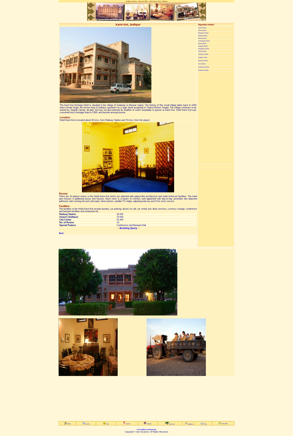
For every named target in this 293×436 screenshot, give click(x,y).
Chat (107, 424)
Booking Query (128, 228)
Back (61, 233)
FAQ (205, 424)
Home (69, 424)
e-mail (87, 424)
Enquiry (149, 424)
